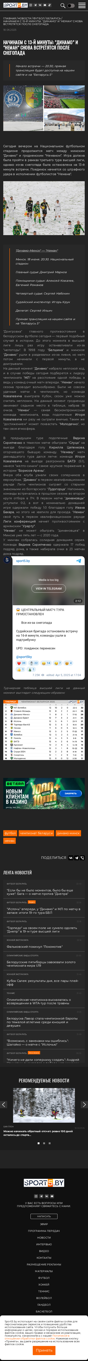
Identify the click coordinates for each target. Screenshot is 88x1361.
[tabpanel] (44, 1114)
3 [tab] (51, 1144)
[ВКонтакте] (70, 857)
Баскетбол (44, 1311)
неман (9, 841)
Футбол (44, 1277)
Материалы (44, 1271)
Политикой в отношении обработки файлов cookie (37, 1337)
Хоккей (43, 1284)
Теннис (44, 1291)
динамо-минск (68, 833)
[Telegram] (76, 857)
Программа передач (44, 1230)
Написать (44, 1216)
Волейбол (44, 1298)
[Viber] (82, 857)
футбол (10, 833)
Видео (44, 1251)
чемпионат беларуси (36, 833)
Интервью (44, 1244)
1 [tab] (40, 1144)
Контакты (44, 1257)
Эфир (44, 1224)
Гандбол (44, 1304)
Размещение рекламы (44, 1264)
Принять (44, 1350)
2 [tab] (45, 1144)
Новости (44, 1237)
